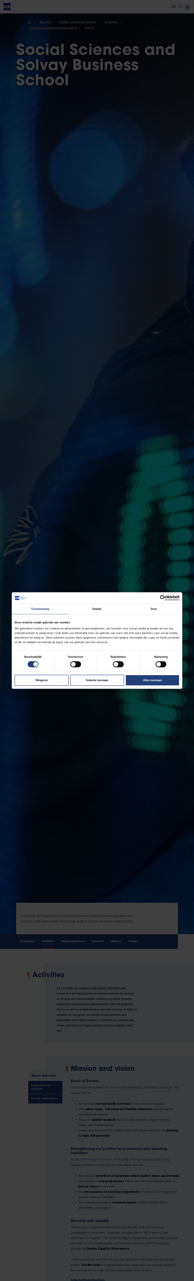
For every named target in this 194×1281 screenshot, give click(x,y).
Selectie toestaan (97, 680)
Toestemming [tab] (40, 608)
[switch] (75, 664)
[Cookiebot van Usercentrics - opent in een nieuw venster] (162, 598)
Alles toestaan (152, 680)
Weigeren (41, 680)
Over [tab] (154, 608)
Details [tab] (97, 608)
